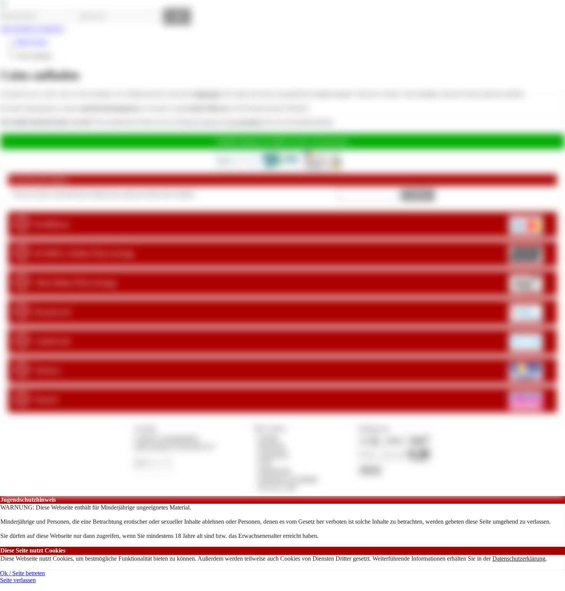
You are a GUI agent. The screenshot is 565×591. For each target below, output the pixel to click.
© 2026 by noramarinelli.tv (166, 438)
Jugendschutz (275, 470)
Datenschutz (274, 454)
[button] (418, 195)
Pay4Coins (334, 141)
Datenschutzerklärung (518, 558)
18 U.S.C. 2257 (278, 487)
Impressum (272, 446)
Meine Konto (31, 41)
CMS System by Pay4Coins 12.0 (174, 446)
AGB (265, 462)
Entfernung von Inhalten (288, 479)
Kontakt (268, 438)
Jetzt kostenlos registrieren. (32, 28)
